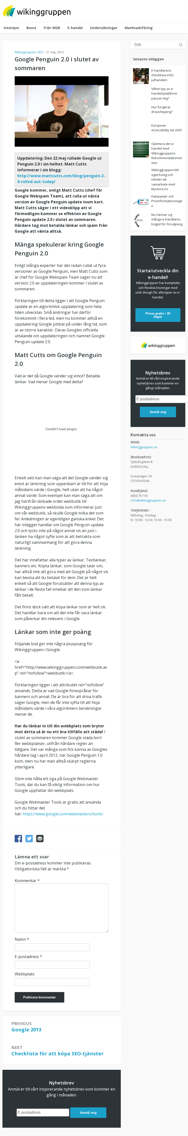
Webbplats (24, 974)
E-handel (75, 27)
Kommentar (27, 880)
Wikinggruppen (25, 52)
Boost (31, 27)
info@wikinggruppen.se (148, 500)
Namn (22, 939)
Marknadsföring (139, 27)
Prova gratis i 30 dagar (157, 315)
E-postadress (28, 956)
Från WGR (52, 27)
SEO (40, 52)
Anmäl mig (88, 1112)
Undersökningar (103, 27)
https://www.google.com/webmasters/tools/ (63, 814)
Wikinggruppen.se (144, 447)
